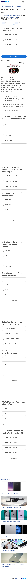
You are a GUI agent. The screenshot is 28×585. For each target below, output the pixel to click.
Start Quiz (14, 57)
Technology (6, 15)
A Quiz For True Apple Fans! (8, 550)
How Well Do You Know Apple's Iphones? (11, 521)
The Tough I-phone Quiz (8, 536)
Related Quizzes (5, 479)
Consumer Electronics (15, 15)
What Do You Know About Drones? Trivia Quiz (13, 507)
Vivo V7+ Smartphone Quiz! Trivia (10, 493)
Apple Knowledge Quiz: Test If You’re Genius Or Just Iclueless (13, 565)
